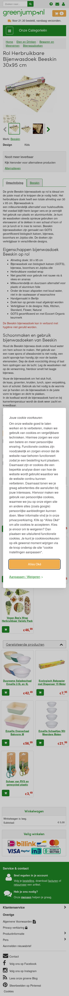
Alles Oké (34, 564)
